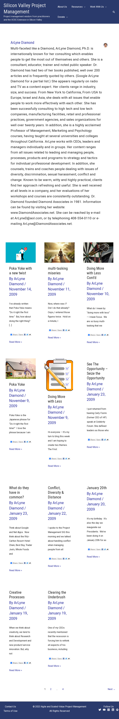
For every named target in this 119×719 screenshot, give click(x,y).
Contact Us (10, 706)
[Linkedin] (113, 709)
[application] (84, 7)
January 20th (97, 488)
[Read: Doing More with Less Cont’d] (98, 252)
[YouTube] (104, 709)
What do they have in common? (19, 492)
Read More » (15, 342)
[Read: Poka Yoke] (21, 368)
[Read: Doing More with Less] (59, 374)
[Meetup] (117, 709)
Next (111, 689)
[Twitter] (100, 709)
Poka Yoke (17, 384)
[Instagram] (108, 709)
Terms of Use (10, 711)
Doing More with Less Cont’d (95, 273)
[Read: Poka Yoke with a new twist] (21, 252)
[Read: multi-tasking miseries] (59, 252)
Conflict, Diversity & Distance (56, 492)
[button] (113, 11)
